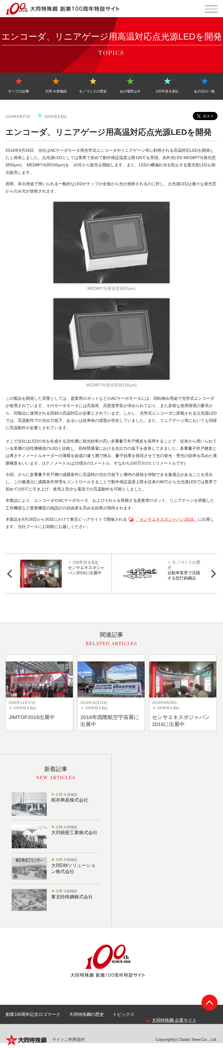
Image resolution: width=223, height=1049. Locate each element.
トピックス (123, 1014)
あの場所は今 (130, 91)
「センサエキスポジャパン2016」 (167, 519)
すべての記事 (18, 91)
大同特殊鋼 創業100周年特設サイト (63, 8)
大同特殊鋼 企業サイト (174, 1020)
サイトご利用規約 (68, 1039)
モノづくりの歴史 (93, 91)
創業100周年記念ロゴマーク (33, 1014)
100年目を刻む (167, 91)
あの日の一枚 (204, 91)
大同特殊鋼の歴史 (86, 1014)
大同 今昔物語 (56, 91)
